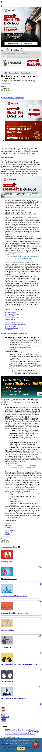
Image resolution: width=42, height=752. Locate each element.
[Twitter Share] (5, 90)
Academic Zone (10, 732)
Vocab (36, 730)
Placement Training (14, 73)
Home (3, 713)
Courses (3, 719)
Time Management (10, 326)
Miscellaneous (29, 730)
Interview (21, 730)
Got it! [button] (21, 749)
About (3, 715)
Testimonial (5, 717)
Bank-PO (12, 730)
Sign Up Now (23, 258)
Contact (3, 721)
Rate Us (3, 86)
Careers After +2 (25, 73)
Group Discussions (10, 523)
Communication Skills (11, 318)
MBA (5, 73)
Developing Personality (12, 314)
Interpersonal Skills (10, 316)
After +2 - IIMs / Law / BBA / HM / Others (20, 734)
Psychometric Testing (11, 328)
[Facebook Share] (2, 90)
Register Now (23, 467)
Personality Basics (10, 312)
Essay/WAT (8, 532)
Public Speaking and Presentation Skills (16, 324)
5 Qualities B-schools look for (14, 322)
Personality (8, 527)
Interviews (8, 525)
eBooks (7, 534)
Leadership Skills (10, 319)
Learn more (21, 745)
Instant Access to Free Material (13, 98)
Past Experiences (10, 530)
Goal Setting (8, 329)
